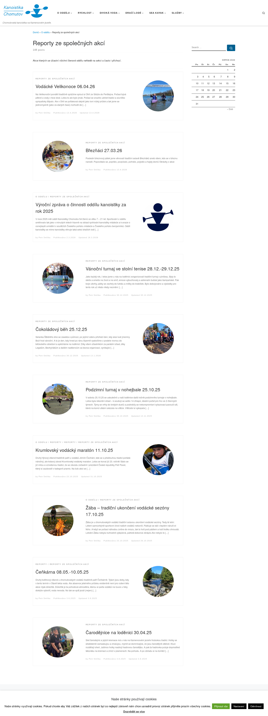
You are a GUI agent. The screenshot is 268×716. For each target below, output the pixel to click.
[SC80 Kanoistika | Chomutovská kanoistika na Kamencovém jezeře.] (25, 10)
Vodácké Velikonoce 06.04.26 (65, 86)
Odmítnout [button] (255, 706)
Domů (36, 32)
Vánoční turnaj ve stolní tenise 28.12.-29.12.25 (132, 268)
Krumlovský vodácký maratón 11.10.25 (74, 450)
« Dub (230, 109)
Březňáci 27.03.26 (104, 150)
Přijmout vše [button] (221, 706)
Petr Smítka (45, 113)
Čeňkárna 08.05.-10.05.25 (62, 571)
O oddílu (45, 32)
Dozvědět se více (134, 711)
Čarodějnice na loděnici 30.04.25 (119, 632)
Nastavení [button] (239, 706)
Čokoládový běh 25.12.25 (61, 329)
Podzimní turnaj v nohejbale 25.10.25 (123, 389)
